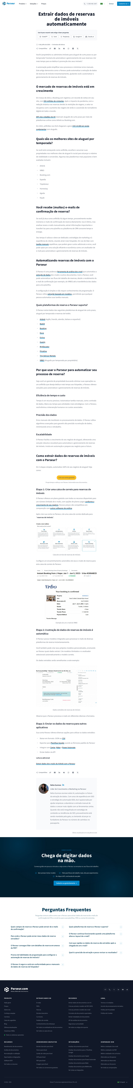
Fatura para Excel (41, 1050)
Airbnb (42, 319)
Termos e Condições (107, 1003)
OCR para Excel (41, 1057)
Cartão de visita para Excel (44, 1054)
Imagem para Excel (42, 1064)
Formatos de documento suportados (80, 1013)
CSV (63, 738)
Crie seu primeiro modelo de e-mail (79, 1010)
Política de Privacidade (108, 1010)
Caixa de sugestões (10, 1020)
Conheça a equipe (9, 1013)
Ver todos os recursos (10, 1064)
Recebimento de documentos (13, 1046)
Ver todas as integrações (76, 1070)
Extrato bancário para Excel (44, 1046)
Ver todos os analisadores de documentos (49, 1027)
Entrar (111, 4)
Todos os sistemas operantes (15, 1035)
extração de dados (43, 275)
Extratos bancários (42, 1013)
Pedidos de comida (42, 1020)
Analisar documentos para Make (78, 1063)
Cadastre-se (123, 4)
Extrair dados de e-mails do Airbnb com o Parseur (55, 763)
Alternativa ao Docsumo (108, 1064)
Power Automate (68, 747)
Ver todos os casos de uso (44, 1031)
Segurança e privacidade (76, 1024)
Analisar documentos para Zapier (79, 1056)
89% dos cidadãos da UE (46, 117)
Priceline (43, 351)
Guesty (42, 342)
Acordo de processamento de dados (112, 1006)
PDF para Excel (40, 1061)
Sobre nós (7, 1010)
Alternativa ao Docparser (108, 1057)
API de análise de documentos (78, 1020)
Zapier (52, 747)
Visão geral (7, 1003)
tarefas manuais (42, 244)
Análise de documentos (11, 1050)
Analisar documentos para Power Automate (82, 1060)
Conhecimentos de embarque (45, 1024)
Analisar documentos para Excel (78, 1046)
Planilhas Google (57, 743)
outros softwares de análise (61, 508)
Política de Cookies (106, 1013)
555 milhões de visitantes (54, 101)
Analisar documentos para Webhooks (80, 1067)
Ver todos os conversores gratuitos (47, 1068)
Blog (5, 1024)
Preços (43, 4)
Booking (43, 328)
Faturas (38, 1010)
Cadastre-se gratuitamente (65, 883)
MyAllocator (44, 346)
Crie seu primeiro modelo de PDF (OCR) (81, 1006)
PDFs (37, 1006)
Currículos (39, 1017)
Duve (42, 333)
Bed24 (42, 324)
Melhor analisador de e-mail (109, 1046)
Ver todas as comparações (109, 1068)
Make (58, 747)
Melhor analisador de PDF (109, 1050)
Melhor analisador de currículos (110, 1054)
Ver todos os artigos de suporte (78, 1027)
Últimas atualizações (10, 1027)
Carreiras (7, 1017)
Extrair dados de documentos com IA (80, 1003)
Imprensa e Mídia (9, 1031)
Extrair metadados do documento (79, 1017)
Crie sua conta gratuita (66, 477)
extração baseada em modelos (60, 294)
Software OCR (8, 1061)
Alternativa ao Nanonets (108, 1061)
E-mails (38, 1003)
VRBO (42, 360)
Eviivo (42, 337)
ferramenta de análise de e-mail (70, 271)
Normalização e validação (12, 1054)
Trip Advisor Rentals (48, 356)
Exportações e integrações (12, 1057)
